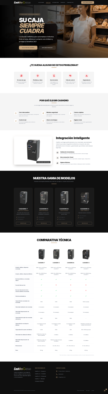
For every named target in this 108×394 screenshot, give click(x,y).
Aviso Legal (87, 390)
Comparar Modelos (39, 381)
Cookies (92, 390)
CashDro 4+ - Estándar (40, 373)
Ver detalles (23, 223)
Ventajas (48, 2)
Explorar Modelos (47, 47)
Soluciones (41, 2)
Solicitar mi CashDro (87, 2)
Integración (55, 2)
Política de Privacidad (80, 390)
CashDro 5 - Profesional (40, 376)
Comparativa (70, 2)
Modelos (63, 2)
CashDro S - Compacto (40, 371)
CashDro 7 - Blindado (40, 378)
